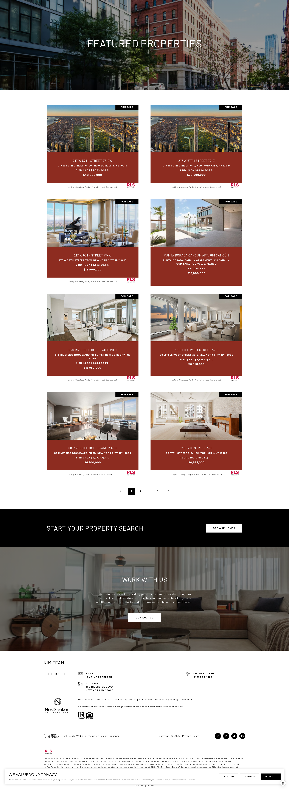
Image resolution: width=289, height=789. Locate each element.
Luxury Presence (110, 736)
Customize (250, 776)
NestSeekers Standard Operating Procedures (166, 699)
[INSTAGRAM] (218, 736)
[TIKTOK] (234, 736)
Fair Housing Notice (124, 699)
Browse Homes (224, 528)
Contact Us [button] (145, 617)
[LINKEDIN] (226, 736)
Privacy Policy (190, 736)
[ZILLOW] (242, 736)
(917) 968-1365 (202, 677)
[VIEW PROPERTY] (92, 143)
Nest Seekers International (94, 699)
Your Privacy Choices (144, 785)
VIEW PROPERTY (93, 146)
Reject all (228, 776)
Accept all (271, 776)
